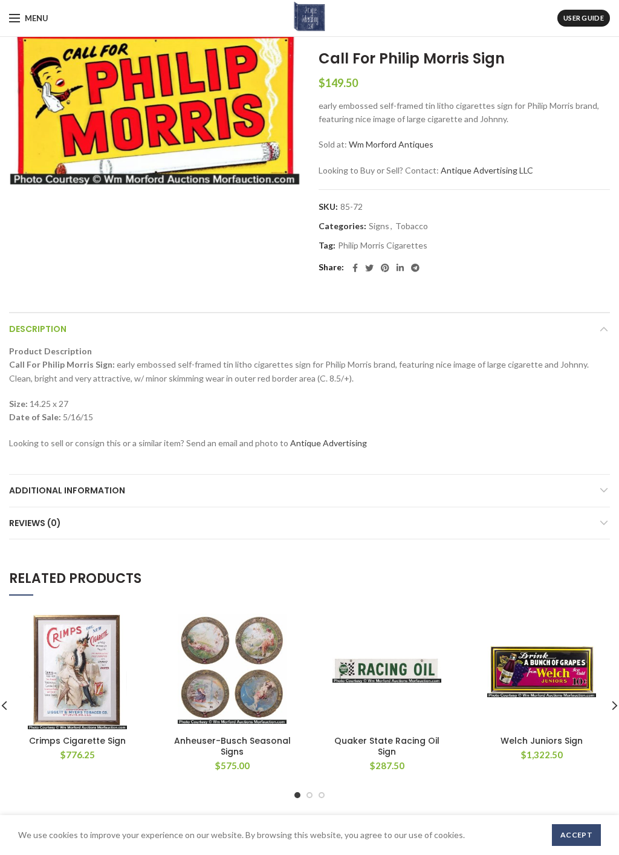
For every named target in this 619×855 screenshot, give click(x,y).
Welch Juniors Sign (542, 740)
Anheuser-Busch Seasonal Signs (232, 746)
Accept (576, 834)
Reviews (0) (35, 523)
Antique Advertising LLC (487, 170)
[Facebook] (355, 268)
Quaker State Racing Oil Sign (386, 746)
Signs (379, 226)
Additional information (67, 490)
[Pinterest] (385, 268)
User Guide (583, 18)
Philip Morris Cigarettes (382, 245)
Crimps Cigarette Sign (77, 740)
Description (37, 329)
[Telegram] (415, 268)
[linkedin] (400, 268)
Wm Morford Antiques (391, 144)
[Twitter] (369, 268)
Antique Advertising (328, 443)
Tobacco (411, 226)
